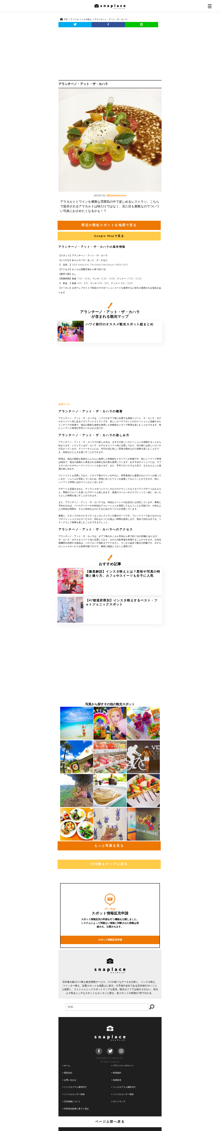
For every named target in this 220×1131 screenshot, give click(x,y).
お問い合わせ (70, 1080)
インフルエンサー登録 (123, 1094)
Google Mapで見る (109, 236)
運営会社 (68, 1073)
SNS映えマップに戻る (109, 864)
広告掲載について (72, 1102)
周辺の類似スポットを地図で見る (109, 225)
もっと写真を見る (109, 845)
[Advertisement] (110, 53)
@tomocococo (116, 195)
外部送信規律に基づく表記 (76, 1109)
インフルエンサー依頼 (74, 1094)
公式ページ (64, 404)
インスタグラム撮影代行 (124, 1087)
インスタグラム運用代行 (75, 1087)
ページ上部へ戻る (110, 1121)
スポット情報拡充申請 (110, 939)
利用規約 (117, 1073)
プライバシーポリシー (123, 1066)
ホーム (67, 1066)
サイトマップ (119, 1102)
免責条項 (117, 1080)
